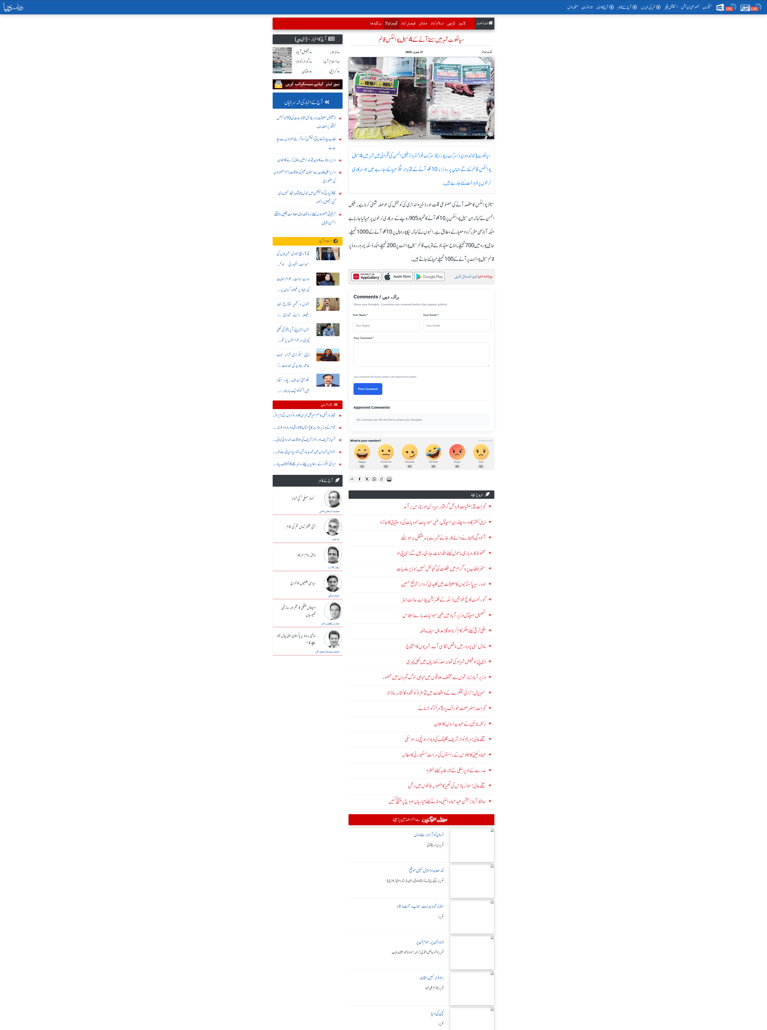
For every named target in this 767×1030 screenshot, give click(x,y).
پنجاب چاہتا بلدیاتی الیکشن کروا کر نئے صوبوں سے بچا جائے (306, 143)
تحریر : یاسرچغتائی (435, 845)
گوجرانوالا (390, 23)
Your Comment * (364, 338)
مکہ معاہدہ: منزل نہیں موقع (426, 870)
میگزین (707, 7)
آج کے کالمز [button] (625, 7)
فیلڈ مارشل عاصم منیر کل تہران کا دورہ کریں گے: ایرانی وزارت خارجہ (305, 415)
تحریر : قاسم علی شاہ (434, 988)
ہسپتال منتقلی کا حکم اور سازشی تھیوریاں (298, 611)
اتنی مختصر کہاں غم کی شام (301, 527)
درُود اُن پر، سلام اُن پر (430, 942)
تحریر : (441, 916)
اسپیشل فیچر (671, 7)
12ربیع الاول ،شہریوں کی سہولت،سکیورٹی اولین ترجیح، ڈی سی (293, 264)
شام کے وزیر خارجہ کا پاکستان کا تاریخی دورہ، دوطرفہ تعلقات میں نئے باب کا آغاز (306, 428)
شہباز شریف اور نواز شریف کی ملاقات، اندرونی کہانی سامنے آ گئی (306, 440)
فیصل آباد (408, 24)
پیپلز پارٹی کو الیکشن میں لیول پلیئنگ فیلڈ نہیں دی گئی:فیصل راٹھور (307, 197)
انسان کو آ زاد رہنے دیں (429, 834)
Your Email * (431, 315)
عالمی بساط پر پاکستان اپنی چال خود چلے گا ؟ (296, 639)
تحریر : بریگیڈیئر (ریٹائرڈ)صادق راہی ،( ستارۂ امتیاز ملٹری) (415, 881)
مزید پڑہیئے (477, 494)
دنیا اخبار (482, 23)
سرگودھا (376, 24)
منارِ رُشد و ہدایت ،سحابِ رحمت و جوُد (420, 906)
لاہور (462, 24)
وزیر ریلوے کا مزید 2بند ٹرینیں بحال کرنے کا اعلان (306, 159)
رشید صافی (333, 596)
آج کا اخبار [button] (602, 7)
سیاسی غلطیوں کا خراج (303, 583)
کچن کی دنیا (437, 1013)
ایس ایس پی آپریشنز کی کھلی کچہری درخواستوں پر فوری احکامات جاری (293, 340)
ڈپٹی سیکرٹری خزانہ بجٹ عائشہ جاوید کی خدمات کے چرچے (293, 365)
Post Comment (368, 388)
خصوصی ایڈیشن (690, 7)
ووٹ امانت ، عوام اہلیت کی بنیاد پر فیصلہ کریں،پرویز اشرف (293, 289)
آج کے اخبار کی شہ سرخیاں (303, 102)
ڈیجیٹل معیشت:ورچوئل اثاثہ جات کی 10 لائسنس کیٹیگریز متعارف (306, 122)
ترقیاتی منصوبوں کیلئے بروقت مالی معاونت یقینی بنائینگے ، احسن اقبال (305, 218)
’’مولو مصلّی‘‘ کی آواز (304, 499)
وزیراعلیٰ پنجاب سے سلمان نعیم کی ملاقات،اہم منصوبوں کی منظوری (304, 176)
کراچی (451, 24)
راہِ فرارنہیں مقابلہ (431, 977)
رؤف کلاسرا (333, 567)
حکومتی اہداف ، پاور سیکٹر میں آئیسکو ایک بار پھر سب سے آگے (293, 391)
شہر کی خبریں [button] (648, 7)
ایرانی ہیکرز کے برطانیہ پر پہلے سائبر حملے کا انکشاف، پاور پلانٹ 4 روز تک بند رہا (305, 464)
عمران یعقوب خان (330, 624)
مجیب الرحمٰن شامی (329, 511)
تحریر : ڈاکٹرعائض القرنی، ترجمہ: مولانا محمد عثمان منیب (418, 952)
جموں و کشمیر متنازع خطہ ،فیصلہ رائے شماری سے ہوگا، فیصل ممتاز (293, 315)
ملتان (423, 24)
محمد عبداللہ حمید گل (327, 652)
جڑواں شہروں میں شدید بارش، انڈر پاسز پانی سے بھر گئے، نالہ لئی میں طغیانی (306, 452)
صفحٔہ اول (573, 7)
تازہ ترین (587, 7)
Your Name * (360, 315)
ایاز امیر (335, 539)
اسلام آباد (437, 24)
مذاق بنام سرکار (306, 555)
